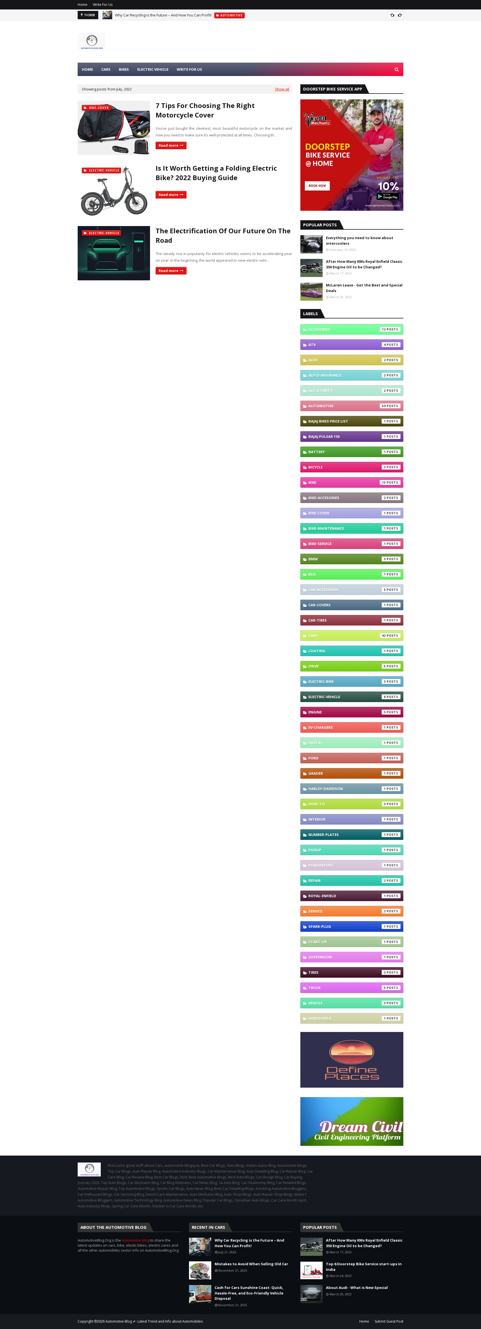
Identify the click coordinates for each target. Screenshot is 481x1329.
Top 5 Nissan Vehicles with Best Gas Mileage (152, 18)
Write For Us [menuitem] (189, 69)
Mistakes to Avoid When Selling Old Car (251, 1263)
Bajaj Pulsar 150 (347, 436)
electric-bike (347, 681)
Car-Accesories (347, 589)
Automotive (347, 405)
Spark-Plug (347, 926)
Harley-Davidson (347, 788)
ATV (347, 344)
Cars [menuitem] (106, 69)
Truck (347, 987)
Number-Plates (347, 834)
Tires (347, 972)
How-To (347, 803)
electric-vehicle (347, 696)
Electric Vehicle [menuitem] (152, 69)
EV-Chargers (347, 727)
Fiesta (347, 742)
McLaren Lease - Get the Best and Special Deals (364, 288)
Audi (347, 359)
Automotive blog (135, 1240)
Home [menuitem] (87, 69)
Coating (347, 650)
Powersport (347, 865)
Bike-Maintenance (347, 528)
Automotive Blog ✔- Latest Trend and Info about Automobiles (154, 1321)
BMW (347, 558)
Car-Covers (347, 604)
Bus (347, 574)
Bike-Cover (347, 513)
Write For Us (102, 4)
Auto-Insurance (347, 375)
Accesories (347, 329)
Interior (347, 819)
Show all (282, 89)
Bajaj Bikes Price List (347, 421)
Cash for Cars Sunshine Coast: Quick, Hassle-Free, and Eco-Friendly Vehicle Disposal (249, 1293)
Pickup (347, 849)
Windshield (347, 1018)
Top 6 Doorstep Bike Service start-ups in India (364, 1266)
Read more (168, 145)
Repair (347, 880)
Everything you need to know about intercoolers (359, 240)
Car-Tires (347, 620)
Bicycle (347, 467)
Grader (347, 773)
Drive (347, 666)
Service (347, 911)
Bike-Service (347, 543)
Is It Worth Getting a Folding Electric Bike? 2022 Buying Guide (216, 172)
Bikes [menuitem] (124, 69)
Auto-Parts (347, 390)
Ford (347, 758)
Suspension (347, 957)
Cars (347, 635)
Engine (347, 712)
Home (82, 4)
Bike (347, 482)
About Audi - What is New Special (357, 1287)
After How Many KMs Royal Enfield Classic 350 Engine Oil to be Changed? (364, 264)
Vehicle (347, 1003)
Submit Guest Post (389, 1321)
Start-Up (347, 941)
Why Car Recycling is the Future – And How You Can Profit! (249, 1243)
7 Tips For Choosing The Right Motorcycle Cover (205, 110)
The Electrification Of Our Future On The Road (223, 235)
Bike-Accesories (347, 497)
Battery (347, 451)
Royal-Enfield (347, 895)
